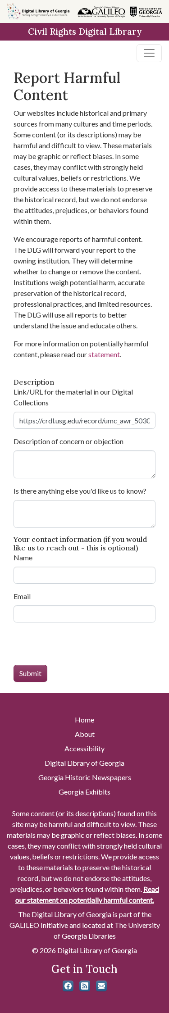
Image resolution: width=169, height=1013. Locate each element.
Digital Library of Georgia (84, 763)
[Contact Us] (101, 986)
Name (23, 557)
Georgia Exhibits (84, 791)
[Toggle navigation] (149, 53)
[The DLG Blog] (84, 986)
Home (84, 719)
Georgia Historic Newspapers (84, 777)
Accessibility (84, 748)
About (85, 734)
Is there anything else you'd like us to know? (80, 490)
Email (22, 596)
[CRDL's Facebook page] (68, 986)
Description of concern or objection (68, 441)
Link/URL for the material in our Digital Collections (73, 397)
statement (104, 354)
